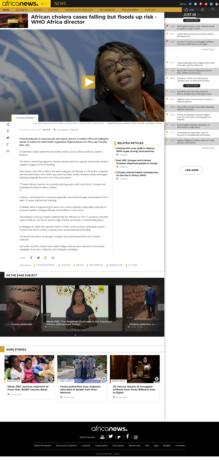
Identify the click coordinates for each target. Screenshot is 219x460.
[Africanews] (19, 3)
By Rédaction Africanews (30, 130)
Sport (38, 10)
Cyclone (132, 265)
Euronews (180, 446)
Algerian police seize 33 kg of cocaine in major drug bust (195, 100)
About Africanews (42, 446)
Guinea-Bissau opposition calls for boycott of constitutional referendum (193, 133)
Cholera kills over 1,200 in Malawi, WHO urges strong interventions (135, 150)
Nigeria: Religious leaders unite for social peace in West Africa (195, 141)
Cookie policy (101, 446)
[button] (88, 82)
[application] (82, 75)
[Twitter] (111, 437)
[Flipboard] (119, 437)
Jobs (147, 446)
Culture (53, 10)
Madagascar (115, 265)
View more (191, 170)
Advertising (134, 446)
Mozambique (96, 265)
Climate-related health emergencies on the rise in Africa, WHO (137, 174)
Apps (156, 446)
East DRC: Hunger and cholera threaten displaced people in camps (137, 162)
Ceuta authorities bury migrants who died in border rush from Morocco (196, 64)
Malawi (80, 265)
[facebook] (128, 437)
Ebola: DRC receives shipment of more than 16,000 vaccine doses (194, 71)
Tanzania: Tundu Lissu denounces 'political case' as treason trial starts (193, 79)
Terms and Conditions (66, 446)
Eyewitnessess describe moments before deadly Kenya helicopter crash (194, 92)
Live (191, 10)
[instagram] (136, 437)
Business (21, 10)
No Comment (107, 10)
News (6, 10)
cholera (65, 265)
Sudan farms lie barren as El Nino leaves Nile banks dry (195, 35)
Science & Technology (79, 10)
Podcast (150, 10)
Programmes (130, 10)
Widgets (167, 446)
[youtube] (103, 437)
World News (13, 381)
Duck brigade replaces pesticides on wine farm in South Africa (193, 126)
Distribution (118, 446)
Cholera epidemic (25, 118)
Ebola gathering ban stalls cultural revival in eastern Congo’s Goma (195, 27)
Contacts (85, 446)
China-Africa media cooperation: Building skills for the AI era (195, 108)
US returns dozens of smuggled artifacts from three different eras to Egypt (195, 42)
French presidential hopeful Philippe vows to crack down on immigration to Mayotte (194, 117)
